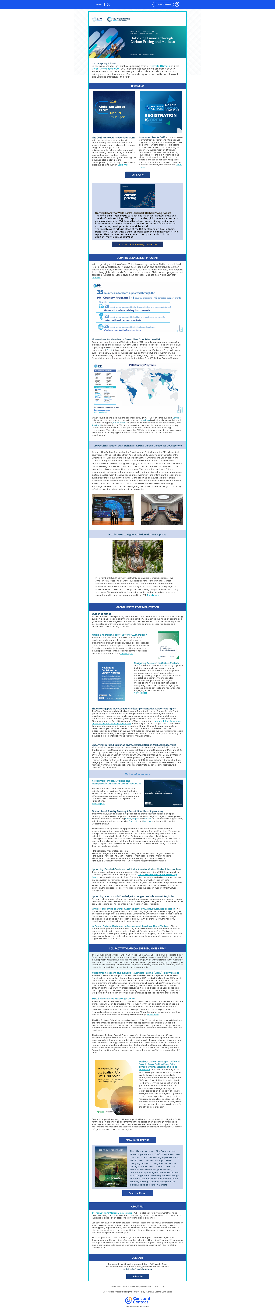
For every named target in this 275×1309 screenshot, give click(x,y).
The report (144, 1069)
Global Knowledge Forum (106, 68)
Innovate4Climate (160, 66)
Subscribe (137, 1276)
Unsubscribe (108, 1292)
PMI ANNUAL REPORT (137, 1140)
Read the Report (137, 1193)
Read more (153, 595)
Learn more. (124, 164)
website (96, 277)
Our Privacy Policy (137, 1292)
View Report (126, 653)
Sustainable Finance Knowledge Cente (113, 998)
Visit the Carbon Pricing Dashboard (137, 244)
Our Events (137, 174)
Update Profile (121, 1292)
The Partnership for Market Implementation (112, 1213)
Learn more (153, 1014)
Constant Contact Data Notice (159, 1292)
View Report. (140, 692)
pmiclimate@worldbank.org (137, 1269)
